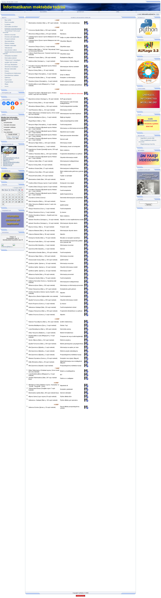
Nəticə (9, 136)
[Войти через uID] (4, 103)
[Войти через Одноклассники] (12, 108)
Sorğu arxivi (15, 136)
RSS (157, 14)
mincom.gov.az (7, 165)
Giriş (117, 11)
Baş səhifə (43, 11)
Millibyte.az (6, 160)
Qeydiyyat (80, 11)
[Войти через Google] (21, 103)
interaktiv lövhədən (9, 125)
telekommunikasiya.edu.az (11, 157)
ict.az (4, 156)
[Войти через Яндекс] (17, 103)
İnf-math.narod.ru (8, 159)
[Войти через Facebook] (12, 103)
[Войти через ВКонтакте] (8, 103)
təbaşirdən (7, 129)
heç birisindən (8, 132)
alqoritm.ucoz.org (8, 163)
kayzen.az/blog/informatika (11, 162)
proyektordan (8, 122)
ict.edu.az (6, 154)
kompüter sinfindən (10, 127)
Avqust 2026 (18, 187)
